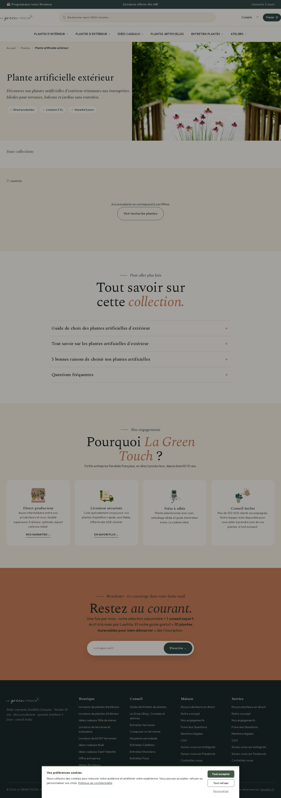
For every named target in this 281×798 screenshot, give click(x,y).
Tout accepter (221, 774)
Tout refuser (221, 783)
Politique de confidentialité (95, 783)
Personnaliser (221, 791)
